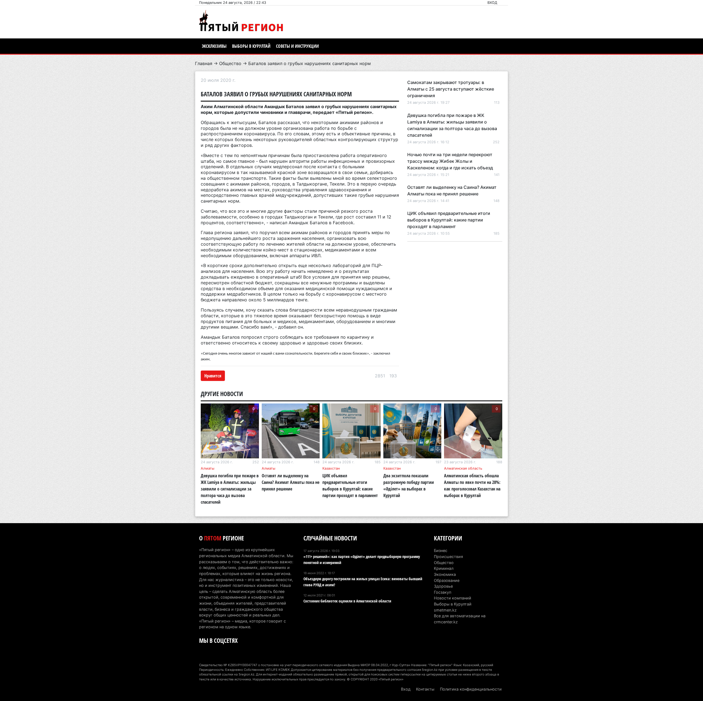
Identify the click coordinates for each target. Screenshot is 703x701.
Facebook (343, 222)
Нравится (212, 376)
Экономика (445, 574)
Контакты (425, 689)
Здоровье (443, 586)
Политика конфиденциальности (471, 689)
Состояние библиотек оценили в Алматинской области (347, 601)
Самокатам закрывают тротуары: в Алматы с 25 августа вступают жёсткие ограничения (450, 89)
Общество (230, 63)
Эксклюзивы (214, 46)
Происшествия (448, 556)
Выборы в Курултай (251, 46)
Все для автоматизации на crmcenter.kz (460, 618)
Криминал (443, 568)
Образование (446, 580)
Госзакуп (442, 592)
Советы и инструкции (297, 46)
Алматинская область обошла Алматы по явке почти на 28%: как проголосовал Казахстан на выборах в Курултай (472, 485)
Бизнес (440, 550)
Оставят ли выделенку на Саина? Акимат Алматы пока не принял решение (290, 482)
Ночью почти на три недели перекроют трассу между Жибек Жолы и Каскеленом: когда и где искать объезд (450, 161)
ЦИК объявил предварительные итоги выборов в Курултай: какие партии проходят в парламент (448, 220)
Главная (203, 63)
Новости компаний (452, 598)
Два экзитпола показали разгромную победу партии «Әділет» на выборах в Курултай (408, 485)
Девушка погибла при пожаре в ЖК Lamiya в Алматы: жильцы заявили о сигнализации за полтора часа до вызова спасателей (230, 489)
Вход (492, 3)
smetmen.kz (445, 610)
